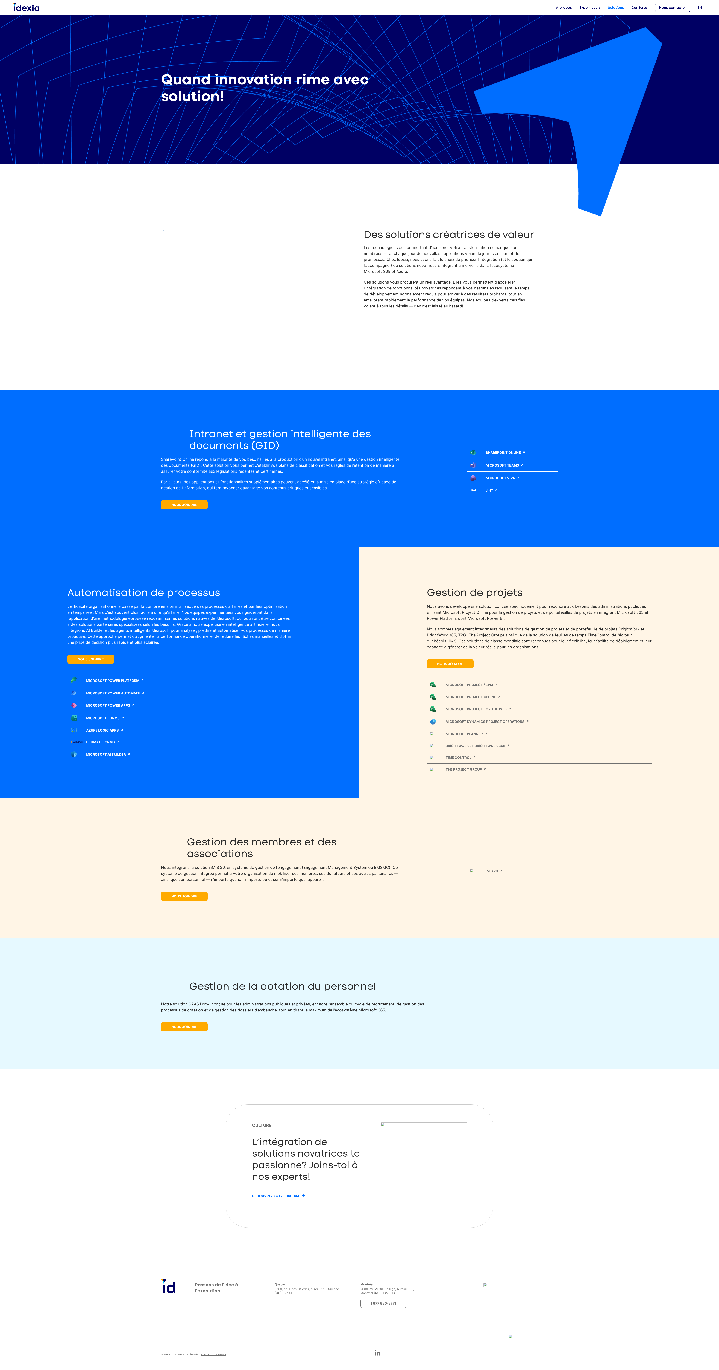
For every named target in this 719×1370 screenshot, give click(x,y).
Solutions (616, 8)
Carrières (639, 8)
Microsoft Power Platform (112, 680)
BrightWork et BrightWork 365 (475, 745)
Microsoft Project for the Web (476, 709)
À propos (564, 8)
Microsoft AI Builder (106, 754)
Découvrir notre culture (276, 1196)
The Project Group (464, 769)
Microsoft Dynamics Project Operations (485, 721)
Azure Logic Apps (102, 730)
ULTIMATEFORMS (100, 742)
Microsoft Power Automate (113, 693)
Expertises (588, 8)
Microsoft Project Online (471, 696)
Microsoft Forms (103, 718)
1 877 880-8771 (383, 1303)
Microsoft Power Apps (108, 705)
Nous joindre (184, 504)
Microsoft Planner (464, 734)
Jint (489, 490)
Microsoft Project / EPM (469, 684)
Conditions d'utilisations (213, 1354)
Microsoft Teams (502, 465)
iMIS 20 (492, 870)
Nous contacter (672, 8)
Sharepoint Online (503, 452)
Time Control (458, 757)
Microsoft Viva (500, 478)
